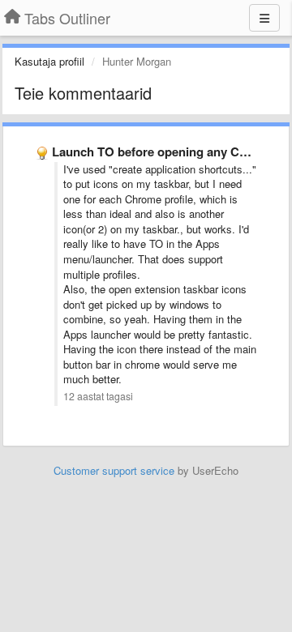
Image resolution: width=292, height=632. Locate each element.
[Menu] (264, 18)
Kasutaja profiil (49, 61)
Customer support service (114, 470)
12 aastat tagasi (98, 396)
